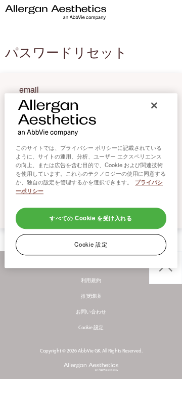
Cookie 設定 (91, 328)
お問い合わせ (91, 312)
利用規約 (91, 281)
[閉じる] (154, 105)
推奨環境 (91, 296)
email (29, 89)
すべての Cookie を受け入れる (91, 218)
